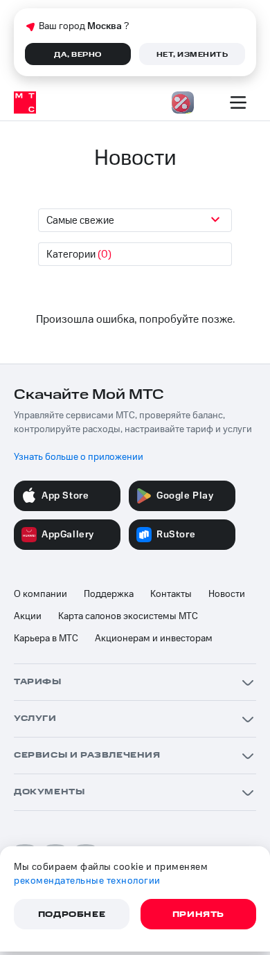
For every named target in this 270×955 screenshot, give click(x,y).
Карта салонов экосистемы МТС (128, 616)
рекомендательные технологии (87, 881)
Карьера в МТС (46, 638)
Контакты (171, 594)
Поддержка (109, 594)
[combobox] (135, 220)
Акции (28, 616)
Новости (226, 594)
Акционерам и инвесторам (154, 638)
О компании (40, 594)
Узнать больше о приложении (78, 457)
